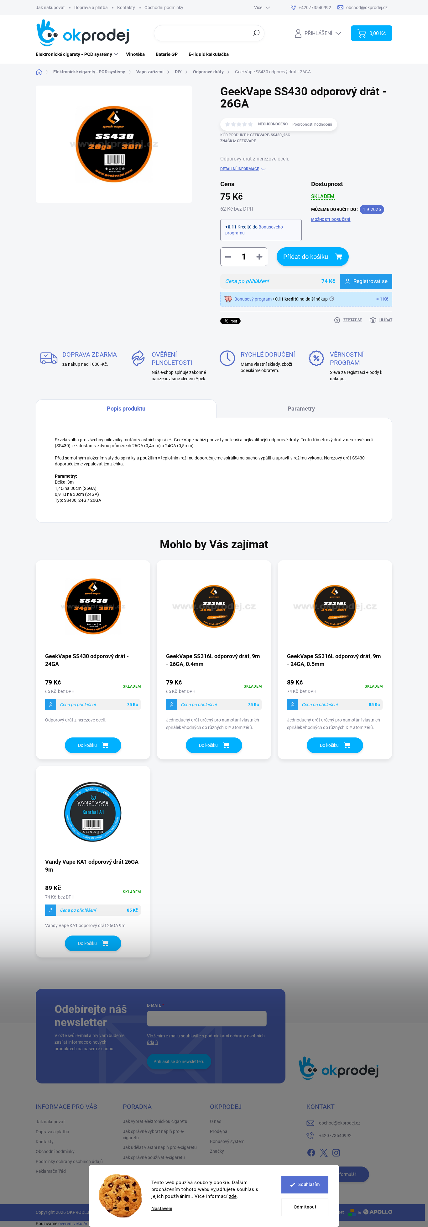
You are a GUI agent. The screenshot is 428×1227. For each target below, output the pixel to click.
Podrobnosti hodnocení (312, 124)
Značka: (238, 141)
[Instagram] (336, 1151)
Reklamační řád (51, 1171)
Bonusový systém (227, 1141)
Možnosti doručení (331, 220)
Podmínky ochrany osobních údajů (69, 1161)
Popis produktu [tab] (126, 408)
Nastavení (161, 1208)
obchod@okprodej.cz (339, 1122)
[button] (93, 700)
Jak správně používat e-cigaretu (154, 1157)
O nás (215, 1121)
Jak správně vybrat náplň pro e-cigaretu (153, 1134)
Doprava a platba (91, 7)
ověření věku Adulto (77, 1223)
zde (233, 1196)
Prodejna (218, 1131)
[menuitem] (78, 54)
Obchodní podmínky (163, 7)
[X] (323, 1151)
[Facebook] (311, 1151)
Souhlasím (309, 1184)
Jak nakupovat (50, 7)
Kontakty (126, 7)
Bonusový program (253, 299)
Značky (217, 1151)
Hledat (256, 32)
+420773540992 (335, 1135)
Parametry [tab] (301, 408)
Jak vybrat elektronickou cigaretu (155, 1121)
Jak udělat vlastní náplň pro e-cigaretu (160, 1147)
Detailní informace (239, 169)
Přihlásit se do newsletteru (179, 1061)
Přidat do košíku (305, 256)
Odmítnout (305, 1207)
